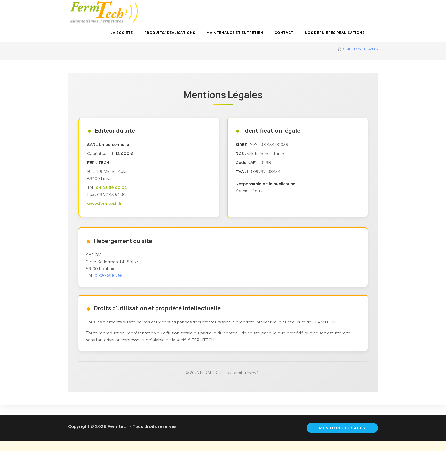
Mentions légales (342, 427)
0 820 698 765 (108, 275)
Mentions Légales (362, 49)
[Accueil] (339, 49)
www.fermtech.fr (104, 203)
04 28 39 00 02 (111, 187)
